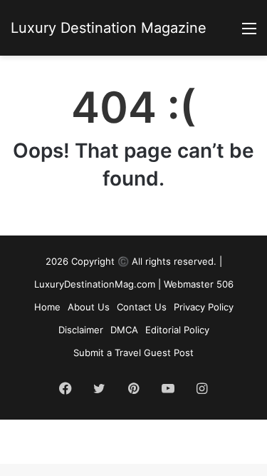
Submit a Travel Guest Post (133, 352)
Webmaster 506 (199, 284)
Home (47, 307)
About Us (89, 307)
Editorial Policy (177, 329)
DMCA (124, 329)
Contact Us (142, 307)
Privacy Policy (204, 307)
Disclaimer (80, 329)
